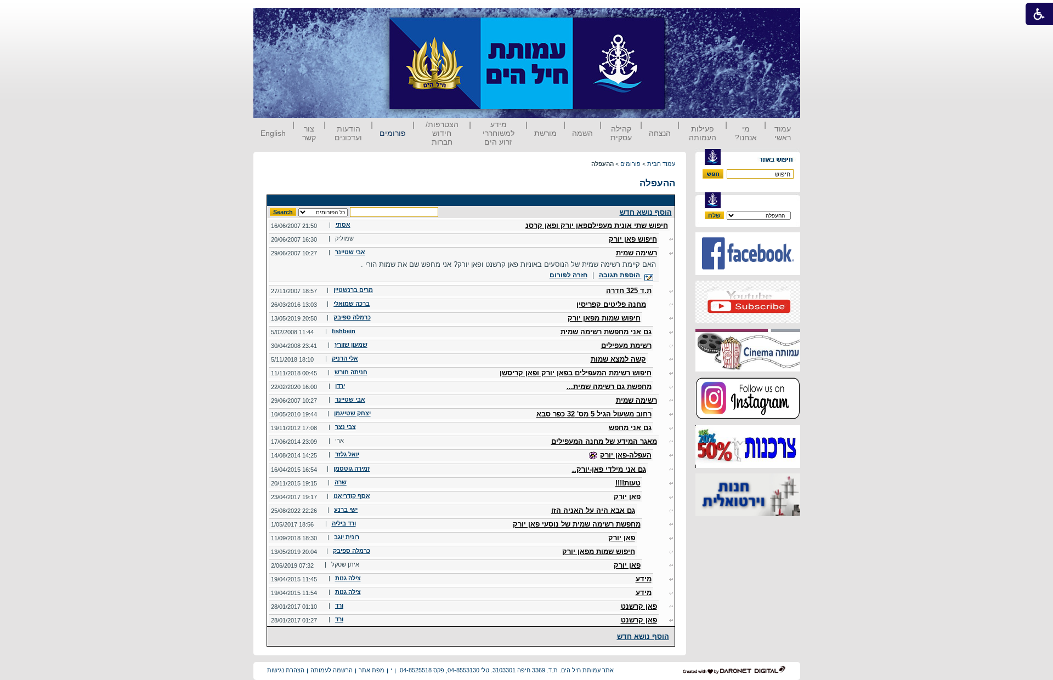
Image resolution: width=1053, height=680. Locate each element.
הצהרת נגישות (285, 670)
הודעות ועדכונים (348, 133)
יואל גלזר (347, 454)
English (273, 133)
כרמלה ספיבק (352, 317)
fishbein (343, 331)
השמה (582, 133)
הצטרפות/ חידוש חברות (442, 133)
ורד (339, 605)
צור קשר (309, 133)
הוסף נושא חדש (646, 212)
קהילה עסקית (621, 133)
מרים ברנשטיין (353, 290)
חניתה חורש (351, 372)
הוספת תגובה (620, 275)
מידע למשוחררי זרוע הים (498, 133)
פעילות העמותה (702, 133)
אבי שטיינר (350, 252)
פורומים (393, 133)
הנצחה (660, 133)
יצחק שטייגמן (352, 413)
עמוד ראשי (782, 133)
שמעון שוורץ (351, 344)
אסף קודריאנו (351, 496)
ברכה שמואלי (351, 303)
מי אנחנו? (746, 133)
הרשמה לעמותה (331, 670)
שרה (341, 482)
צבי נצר (345, 427)
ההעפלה (657, 183)
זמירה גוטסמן (351, 468)
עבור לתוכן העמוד (685, 19)
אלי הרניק (345, 358)
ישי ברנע (346, 509)
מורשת (545, 133)
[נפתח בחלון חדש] (747, 272)
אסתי (343, 224)
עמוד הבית (661, 164)
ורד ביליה (344, 523)
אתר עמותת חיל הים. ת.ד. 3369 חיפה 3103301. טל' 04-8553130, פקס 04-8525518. (506, 670)
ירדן (340, 385)
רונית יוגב (346, 537)
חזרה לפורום (568, 275)
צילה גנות (348, 578)
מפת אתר (371, 670)
